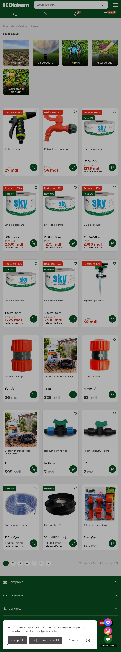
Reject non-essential (46, 640)
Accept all (17, 640)
